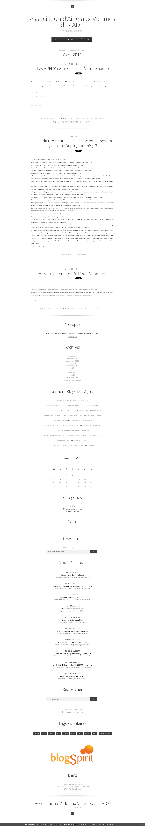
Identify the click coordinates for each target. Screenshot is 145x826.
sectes (75, 122)
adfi (59, 122)
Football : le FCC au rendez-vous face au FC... (67, 445)
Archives (71, 39)
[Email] (72, 6)
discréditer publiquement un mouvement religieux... (72, 586)
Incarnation (93, 405)
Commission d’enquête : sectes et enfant (72, 597)
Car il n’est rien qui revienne (53, 435)
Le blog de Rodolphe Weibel (91, 410)
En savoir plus (109, 824)
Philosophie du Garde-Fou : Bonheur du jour (85, 435)
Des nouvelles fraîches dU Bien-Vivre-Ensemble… (66, 405)
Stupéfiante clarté (64, 440)
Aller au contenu (7, 2)
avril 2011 (72, 370)
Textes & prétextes (81, 440)
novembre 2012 (72, 358)
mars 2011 (63, 50)
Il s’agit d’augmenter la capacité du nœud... (60, 410)
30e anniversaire (59, 420)
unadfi (64, 122)
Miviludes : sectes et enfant (72, 609)
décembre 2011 (72, 365)
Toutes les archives (73, 381)
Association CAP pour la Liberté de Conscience (72, 787)
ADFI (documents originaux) (79, 119)
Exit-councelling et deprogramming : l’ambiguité (73, 654)
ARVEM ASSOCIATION (80, 430)
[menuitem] (57, 39)
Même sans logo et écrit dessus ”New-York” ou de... (64, 415)
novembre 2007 (72, 377)
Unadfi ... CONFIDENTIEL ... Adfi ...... (72, 676)
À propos (85, 39)
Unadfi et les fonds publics (72, 620)
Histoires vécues (97, 119)
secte (70, 122)
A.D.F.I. (73, 733)
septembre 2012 (72, 361)
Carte (72, 521)
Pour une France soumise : (67, 400)
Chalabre (91, 445)
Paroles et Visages (94, 415)
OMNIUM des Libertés (72, 789)
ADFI (58, 733)
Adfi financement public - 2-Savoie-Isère (72, 631)
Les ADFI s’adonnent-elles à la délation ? (73, 68)
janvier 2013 (72, 356)
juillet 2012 (72, 363)
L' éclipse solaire (62, 430)
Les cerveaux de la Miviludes (72, 575)
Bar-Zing (84, 400)
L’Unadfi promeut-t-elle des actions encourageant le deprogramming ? (73, 143)
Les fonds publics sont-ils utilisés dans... (72, 642)
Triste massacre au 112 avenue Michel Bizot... (62, 425)
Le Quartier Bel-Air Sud (92, 425)
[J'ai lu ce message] (143, 824)
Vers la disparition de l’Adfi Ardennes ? (73, 273)
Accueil (57, 39)
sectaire (65, 733)
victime (87, 733)
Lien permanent (48, 119)
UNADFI (52, 733)
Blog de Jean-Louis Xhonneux (80, 420)
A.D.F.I (94, 733)
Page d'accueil (74, 50)
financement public (105, 733)
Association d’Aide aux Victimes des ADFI (72, 21)
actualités (72, 506)
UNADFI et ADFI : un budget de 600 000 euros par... (72, 665)
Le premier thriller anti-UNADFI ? (72, 784)
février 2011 (72, 375)
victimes (36, 733)
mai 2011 (85, 50)
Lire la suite (72, 337)
